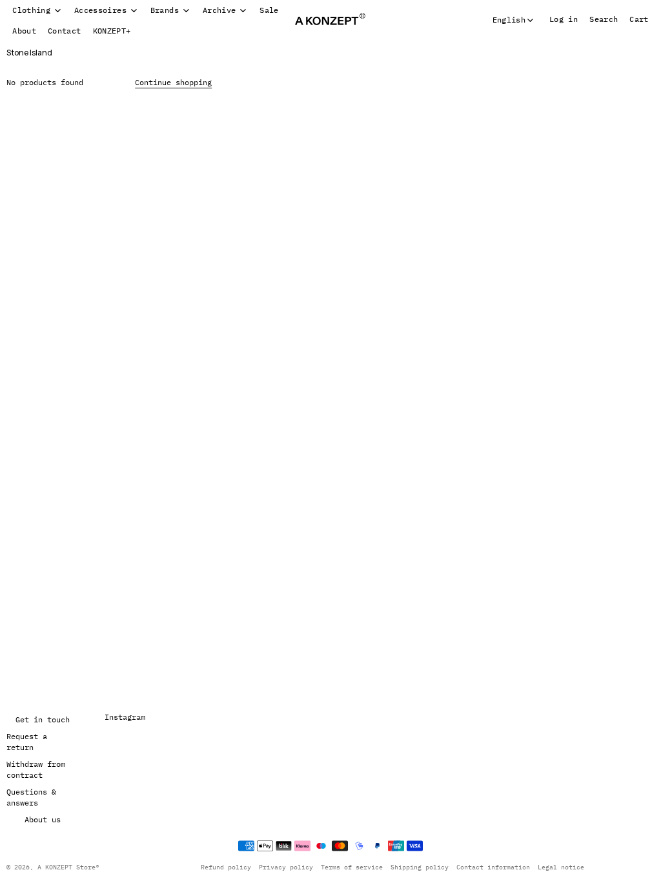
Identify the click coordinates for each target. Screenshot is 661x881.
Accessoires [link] (100, 10)
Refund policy (221, 867)
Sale (268, 10)
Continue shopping (173, 82)
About (24, 30)
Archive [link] (219, 10)
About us (42, 819)
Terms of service (347, 867)
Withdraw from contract (35, 769)
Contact (64, 30)
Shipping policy (415, 867)
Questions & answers (31, 797)
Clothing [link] (31, 10)
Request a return (26, 742)
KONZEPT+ (112, 30)
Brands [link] (164, 10)
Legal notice (556, 867)
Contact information (488, 867)
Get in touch (42, 719)
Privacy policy (281, 867)
